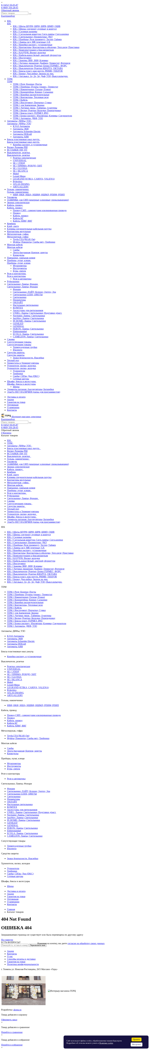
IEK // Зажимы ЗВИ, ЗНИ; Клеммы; (30, 60)
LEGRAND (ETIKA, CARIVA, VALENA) (34, 179)
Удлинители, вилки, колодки (21, 368)
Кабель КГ (18, 218)
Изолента (17, 350)
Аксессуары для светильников (28, 310)
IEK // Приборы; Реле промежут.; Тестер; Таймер (37, 39)
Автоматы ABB (21, 136)
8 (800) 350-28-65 (9, 7)
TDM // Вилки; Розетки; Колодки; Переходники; (37, 110)
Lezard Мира (19, 176)
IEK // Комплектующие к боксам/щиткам (33, 50)
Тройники (18, 373)
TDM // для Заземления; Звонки (28, 105)
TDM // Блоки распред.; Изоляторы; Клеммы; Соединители (42, 115)
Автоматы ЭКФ (21, 129)
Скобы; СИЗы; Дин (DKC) (26, 376)
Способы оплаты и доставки (21, 959)
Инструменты (20, 268)
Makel (16, 173)
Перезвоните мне (37, 945)
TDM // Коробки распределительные (31, 94)
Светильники (19, 297)
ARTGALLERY (21, 186)
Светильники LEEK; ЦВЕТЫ (28, 294)
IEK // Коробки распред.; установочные (32, 44)
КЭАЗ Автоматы (21, 126)
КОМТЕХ (18, 307)
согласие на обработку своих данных (86, 943)
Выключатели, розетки (18, 155)
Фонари (17, 289)
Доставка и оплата (16, 397)
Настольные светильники (26, 305)
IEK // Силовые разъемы (25, 31)
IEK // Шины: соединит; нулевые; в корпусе (35, 29)
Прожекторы (19, 300)
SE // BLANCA (20, 171)
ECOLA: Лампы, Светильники (28, 334)
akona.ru (17, 1009)
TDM (9, 81)
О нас (10, 956)
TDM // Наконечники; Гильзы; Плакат (32, 89)
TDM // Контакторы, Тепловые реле (31, 97)
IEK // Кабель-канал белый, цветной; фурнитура (37, 55)
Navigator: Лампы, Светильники (29, 315)
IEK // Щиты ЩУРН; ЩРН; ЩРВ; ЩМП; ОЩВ (36, 26)
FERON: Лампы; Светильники (28, 329)
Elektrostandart (20, 331)
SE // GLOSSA (20, 168)
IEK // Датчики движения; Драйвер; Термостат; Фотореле (41, 63)
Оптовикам (12, 405)
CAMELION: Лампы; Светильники (30, 336)
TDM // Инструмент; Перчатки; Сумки (32, 102)
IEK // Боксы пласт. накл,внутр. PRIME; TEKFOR (38, 71)
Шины (16, 386)
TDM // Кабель (20, 100)
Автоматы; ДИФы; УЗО (19, 123)
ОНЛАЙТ (18, 302)
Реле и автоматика (22, 279)
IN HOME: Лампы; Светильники (29, 321)
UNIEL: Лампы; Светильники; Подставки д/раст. (37, 313)
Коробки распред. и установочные (30, 144)
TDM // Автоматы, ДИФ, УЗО (28, 118)
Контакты (12, 410)
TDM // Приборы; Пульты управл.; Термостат (35, 87)
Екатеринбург (8, 16)
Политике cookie (106, 1043)
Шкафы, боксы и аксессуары (21, 384)
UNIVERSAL (20, 160)
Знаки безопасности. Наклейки (28, 357)
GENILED (18, 323)
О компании (13, 407)
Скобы (16, 250)
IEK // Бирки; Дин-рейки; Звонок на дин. (33, 73)
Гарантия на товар (16, 402)
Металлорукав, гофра (17, 236)
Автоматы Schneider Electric (27, 131)
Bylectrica (17, 181)
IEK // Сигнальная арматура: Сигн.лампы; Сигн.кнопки (41, 34)
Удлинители (19, 371)
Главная (11, 909)
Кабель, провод (14, 208)
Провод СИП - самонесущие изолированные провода (40, 210)
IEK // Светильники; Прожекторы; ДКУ (33, 37)
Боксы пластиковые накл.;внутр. (23, 142)
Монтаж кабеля (14, 247)
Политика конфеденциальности (23, 964)
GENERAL (18, 326)
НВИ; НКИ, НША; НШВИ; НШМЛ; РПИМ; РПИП (39, 194)
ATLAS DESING (21, 184)
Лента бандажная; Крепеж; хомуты (30, 252)
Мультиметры (20, 265)
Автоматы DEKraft (22, 134)
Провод (17, 213)
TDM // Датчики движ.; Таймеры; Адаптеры (35, 108)
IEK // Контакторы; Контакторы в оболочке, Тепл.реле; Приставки (46, 47)
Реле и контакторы (16, 276)
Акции (10, 399)
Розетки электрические (24, 158)
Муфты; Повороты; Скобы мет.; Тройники (34, 242)
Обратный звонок (10, 10)
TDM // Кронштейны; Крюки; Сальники (33, 92)
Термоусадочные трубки (25, 347)
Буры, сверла (19, 271)
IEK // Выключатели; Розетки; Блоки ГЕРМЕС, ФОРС (40, 65)
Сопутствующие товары (19, 344)
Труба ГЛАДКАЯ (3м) (24, 239)
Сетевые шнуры (21, 379)
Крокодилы (18, 255)
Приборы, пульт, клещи (18, 263)
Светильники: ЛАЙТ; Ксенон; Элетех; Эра (34, 292)
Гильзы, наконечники (18, 192)
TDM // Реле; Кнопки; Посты (27, 84)
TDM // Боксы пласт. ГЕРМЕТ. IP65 (30, 113)
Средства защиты (15, 355)
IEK (9, 23)
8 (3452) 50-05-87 (9, 5)
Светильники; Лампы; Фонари (22, 286)
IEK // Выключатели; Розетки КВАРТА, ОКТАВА (38, 68)
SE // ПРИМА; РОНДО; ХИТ (27, 165)
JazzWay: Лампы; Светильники (28, 318)
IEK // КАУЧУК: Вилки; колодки (29, 52)
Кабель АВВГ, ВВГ (22, 221)
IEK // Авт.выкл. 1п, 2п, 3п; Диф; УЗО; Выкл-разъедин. (40, 76)
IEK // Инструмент (22, 58)
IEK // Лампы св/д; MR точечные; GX (31, 42)
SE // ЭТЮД (19, 163)
